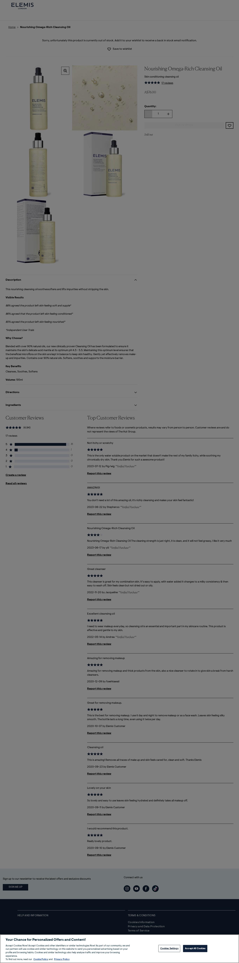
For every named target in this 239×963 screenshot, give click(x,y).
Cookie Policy (40, 959)
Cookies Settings (169, 948)
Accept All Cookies (195, 948)
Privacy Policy (62, 959)
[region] (119, 948)
